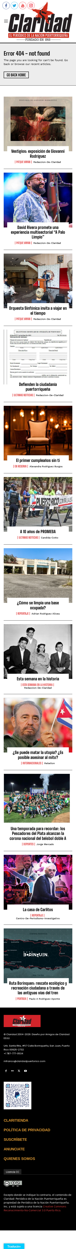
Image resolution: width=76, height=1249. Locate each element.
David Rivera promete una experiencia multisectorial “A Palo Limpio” (38, 232)
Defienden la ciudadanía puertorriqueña (38, 387)
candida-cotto (49, 537)
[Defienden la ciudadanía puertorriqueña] (38, 357)
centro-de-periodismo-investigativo (38, 918)
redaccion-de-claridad (47, 162)
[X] (19, 1071)
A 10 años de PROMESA (38, 531)
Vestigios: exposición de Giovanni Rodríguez (38, 153)
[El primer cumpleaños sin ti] (38, 433)
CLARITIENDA (16, 1120)
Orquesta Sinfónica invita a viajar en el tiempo (38, 310)
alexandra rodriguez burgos (46, 466)
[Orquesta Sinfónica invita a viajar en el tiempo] (38, 281)
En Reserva (21, 466)
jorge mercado (45, 844)
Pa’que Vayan (23, 161)
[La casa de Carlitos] (38, 882)
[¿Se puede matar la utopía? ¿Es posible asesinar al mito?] (38, 725)
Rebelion (49, 763)
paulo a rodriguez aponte (44, 998)
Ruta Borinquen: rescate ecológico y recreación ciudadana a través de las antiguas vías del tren (38, 988)
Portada (21, 998)
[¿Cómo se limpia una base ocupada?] (38, 575)
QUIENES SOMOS (19, 1159)
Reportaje (23, 613)
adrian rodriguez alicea (46, 613)
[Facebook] (6, 1071)
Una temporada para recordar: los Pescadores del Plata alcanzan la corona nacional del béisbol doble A (38, 833)
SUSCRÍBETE (15, 1139)
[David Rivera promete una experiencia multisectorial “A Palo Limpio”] (38, 200)
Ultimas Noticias (23, 395)
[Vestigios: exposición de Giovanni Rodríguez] (38, 124)
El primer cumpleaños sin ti (38, 460)
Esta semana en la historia (38, 678)
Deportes (28, 844)
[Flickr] (12, 1071)
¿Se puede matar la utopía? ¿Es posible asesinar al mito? (38, 755)
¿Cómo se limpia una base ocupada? (38, 605)
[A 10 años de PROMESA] (38, 504)
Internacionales (32, 763)
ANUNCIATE (14, 1149)
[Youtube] (25, 1071)
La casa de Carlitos (38, 909)
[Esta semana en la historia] (38, 651)
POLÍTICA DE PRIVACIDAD (27, 1130)
